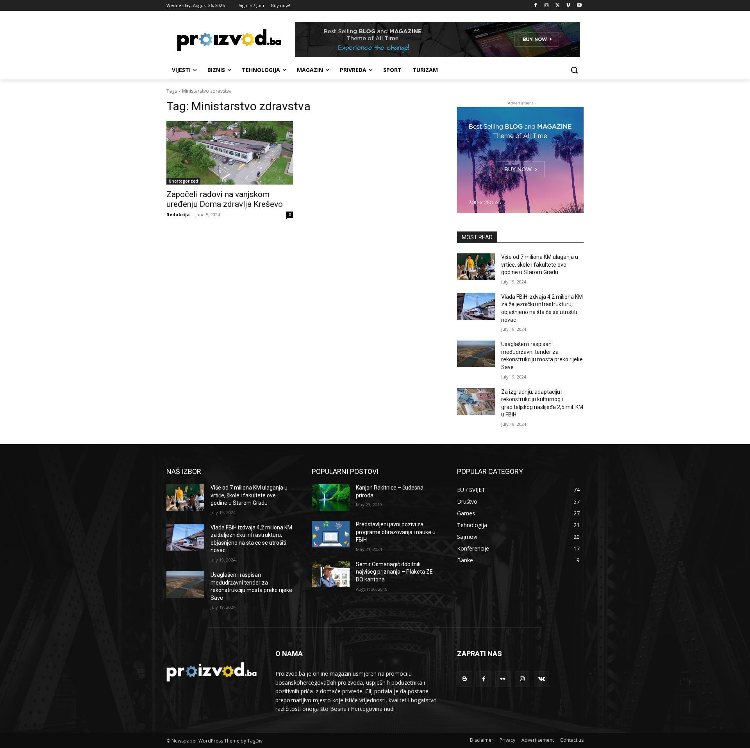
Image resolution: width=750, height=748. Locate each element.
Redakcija (178, 214)
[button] (574, 70)
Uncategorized (183, 181)
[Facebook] (535, 5)
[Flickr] (503, 679)
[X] (557, 5)
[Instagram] (546, 5)
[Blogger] (464, 679)
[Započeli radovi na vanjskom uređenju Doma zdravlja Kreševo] (229, 153)
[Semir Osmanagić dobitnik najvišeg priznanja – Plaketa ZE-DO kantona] (331, 574)
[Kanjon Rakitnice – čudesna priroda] (331, 497)
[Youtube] (579, 5)
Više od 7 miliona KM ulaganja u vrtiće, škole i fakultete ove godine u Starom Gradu (539, 264)
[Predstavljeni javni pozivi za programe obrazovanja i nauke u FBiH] (331, 534)
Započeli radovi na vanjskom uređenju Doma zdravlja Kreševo (224, 199)
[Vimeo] (568, 5)
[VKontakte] (541, 679)
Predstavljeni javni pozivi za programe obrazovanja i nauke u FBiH (396, 532)
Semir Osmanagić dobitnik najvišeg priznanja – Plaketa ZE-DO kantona (395, 572)
